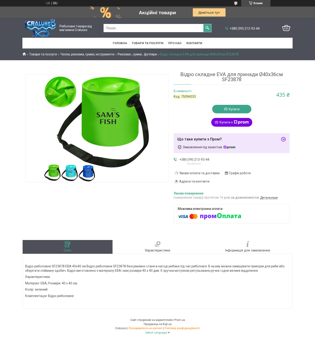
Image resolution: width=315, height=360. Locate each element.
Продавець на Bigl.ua (158, 324)
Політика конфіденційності (182, 328)
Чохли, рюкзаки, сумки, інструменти (87, 54)
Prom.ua (179, 320)
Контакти (194, 43)
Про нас (175, 43)
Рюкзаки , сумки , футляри (137, 54)
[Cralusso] (40, 28)
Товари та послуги (147, 43)
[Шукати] (207, 28)
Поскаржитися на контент (146, 328)
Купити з (226, 122)
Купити (234, 109)
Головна (120, 43)
